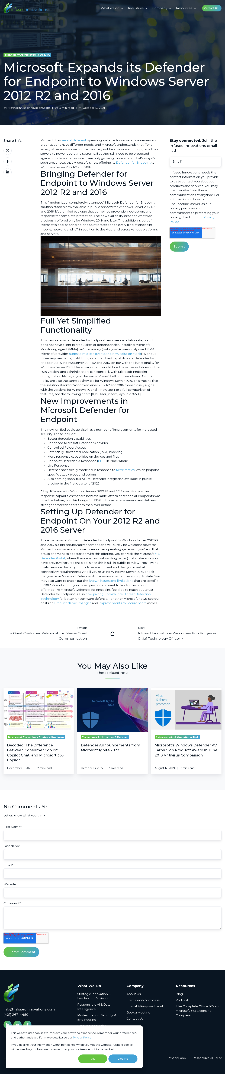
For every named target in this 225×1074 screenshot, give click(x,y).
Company (159, 8)
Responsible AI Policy (207, 1058)
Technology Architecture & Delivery (27, 54)
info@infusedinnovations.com (29, 1009)
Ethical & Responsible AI (145, 1006)
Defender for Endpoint (133, 162)
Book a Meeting (138, 1012)
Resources (184, 8)
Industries (136, 8)
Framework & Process (143, 1000)
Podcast (182, 1000)
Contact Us (211, 8)
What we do (110, 8)
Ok (93, 1058)
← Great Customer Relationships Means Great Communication (48, 635)
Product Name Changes (72, 603)
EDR (101, 461)
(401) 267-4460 (16, 1014)
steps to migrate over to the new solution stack (105, 354)
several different (74, 140)
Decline (123, 1058)
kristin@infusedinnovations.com (29, 107)
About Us (134, 994)
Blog (179, 994)
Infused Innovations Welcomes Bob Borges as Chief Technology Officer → (177, 635)
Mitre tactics (125, 470)
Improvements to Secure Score (123, 603)
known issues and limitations (111, 580)
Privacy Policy (82, 1037)
